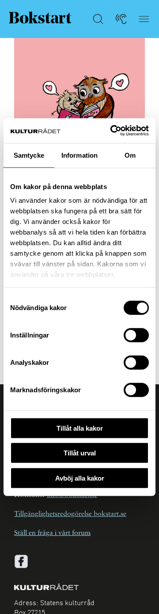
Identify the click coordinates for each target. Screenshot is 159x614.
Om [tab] (130, 155)
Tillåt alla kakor (80, 428)
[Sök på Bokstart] (98, 19)
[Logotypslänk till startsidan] (40, 17)
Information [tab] (79, 155)
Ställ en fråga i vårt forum (52, 533)
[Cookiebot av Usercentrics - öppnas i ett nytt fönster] (112, 130)
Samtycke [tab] (29, 155)
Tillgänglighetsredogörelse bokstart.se (70, 514)
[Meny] (144, 19)
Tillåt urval (80, 453)
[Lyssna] (121, 19)
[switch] (136, 335)
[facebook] (21, 561)
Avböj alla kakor (79, 477)
